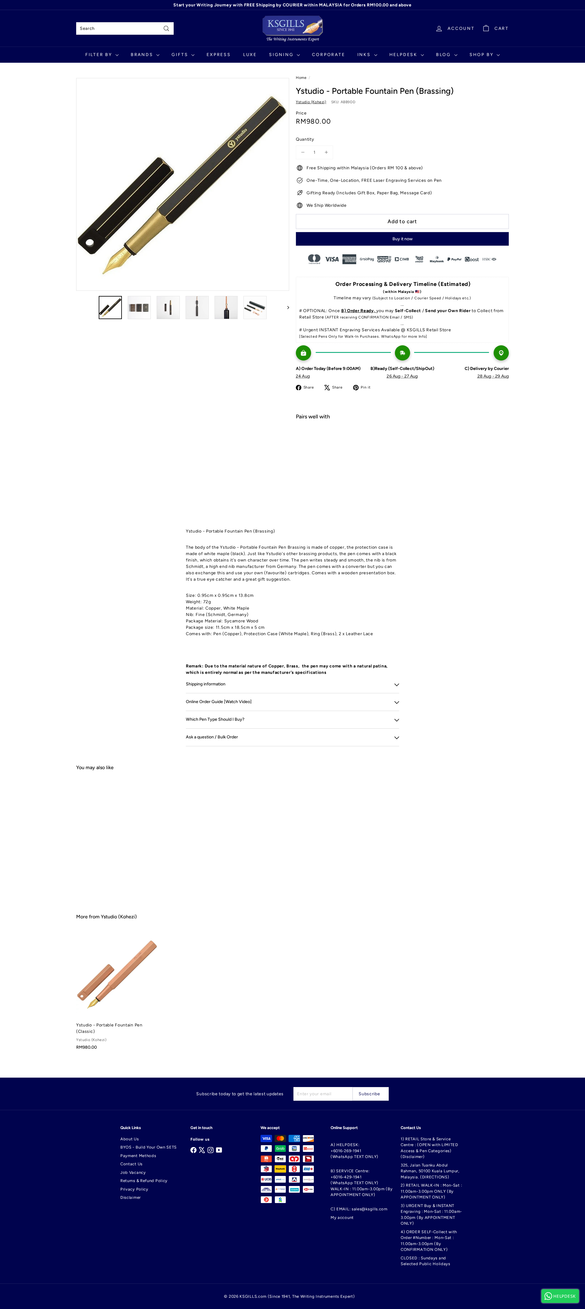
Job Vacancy (133, 1172)
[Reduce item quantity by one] (303, 152)
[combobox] (125, 28)
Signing (282, 54)
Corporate (328, 54)
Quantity (305, 139)
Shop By (482, 54)
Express (219, 54)
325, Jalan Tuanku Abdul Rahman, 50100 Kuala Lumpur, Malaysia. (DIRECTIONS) (430, 1171)
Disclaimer (130, 1197)
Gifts (181, 54)
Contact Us (131, 1164)
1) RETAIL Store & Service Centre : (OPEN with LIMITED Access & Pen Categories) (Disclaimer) (429, 1148)
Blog (444, 54)
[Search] (166, 28)
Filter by (99, 54)
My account (342, 1217)
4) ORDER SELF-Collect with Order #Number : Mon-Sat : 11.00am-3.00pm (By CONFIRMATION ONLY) (429, 1241)
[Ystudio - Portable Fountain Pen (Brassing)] (402, 446)
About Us (129, 1139)
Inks (365, 54)
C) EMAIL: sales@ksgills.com (359, 1209)
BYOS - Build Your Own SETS (148, 1147)
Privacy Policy (134, 1189)
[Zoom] (182, 184)
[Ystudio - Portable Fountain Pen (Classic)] (117, 994)
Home (301, 78)
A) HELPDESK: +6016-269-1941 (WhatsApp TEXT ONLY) (354, 1150)
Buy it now (402, 238)
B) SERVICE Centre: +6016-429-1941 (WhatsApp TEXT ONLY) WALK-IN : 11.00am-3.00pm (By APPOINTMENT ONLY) (362, 1183)
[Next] (285, 307)
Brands (143, 54)
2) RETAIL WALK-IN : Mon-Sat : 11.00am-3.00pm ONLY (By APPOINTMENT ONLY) (431, 1191)
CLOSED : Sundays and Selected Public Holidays (425, 1261)
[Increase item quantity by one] (326, 152)
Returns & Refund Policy (144, 1180)
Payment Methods (138, 1155)
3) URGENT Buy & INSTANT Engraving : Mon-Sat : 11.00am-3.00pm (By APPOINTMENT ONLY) (431, 1214)
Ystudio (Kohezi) (119, 917)
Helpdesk (404, 54)
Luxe (250, 54)
